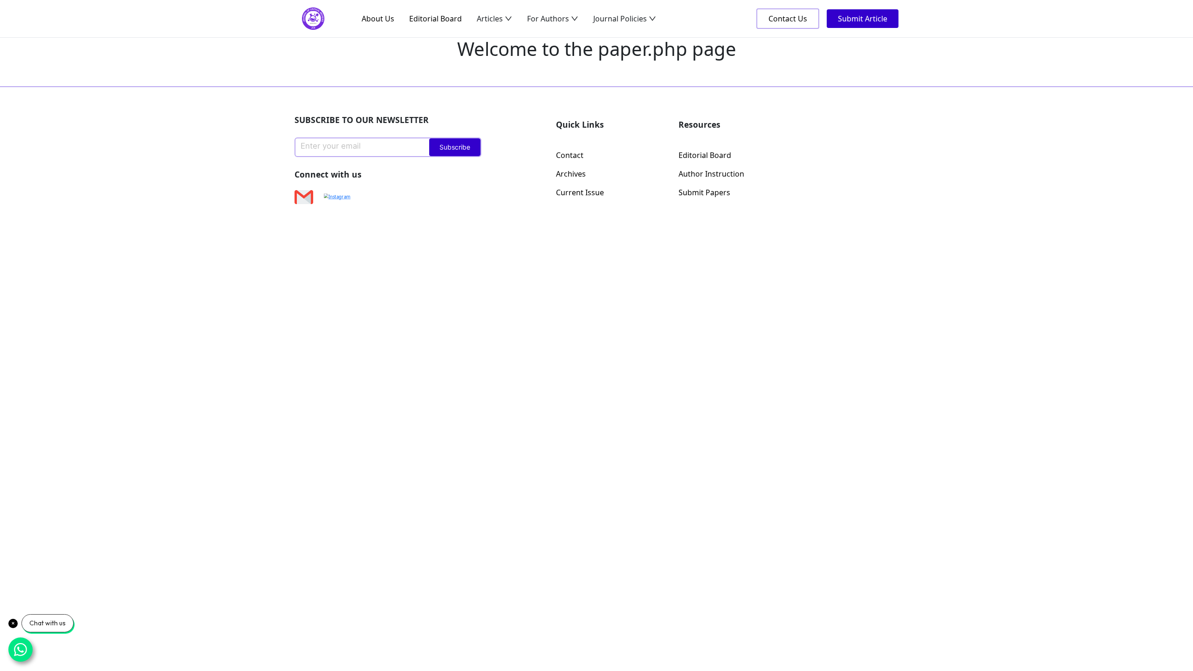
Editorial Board (435, 19)
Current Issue (580, 192)
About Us (378, 19)
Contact (569, 155)
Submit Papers (704, 192)
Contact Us (787, 19)
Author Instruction (711, 174)
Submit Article (862, 19)
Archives (571, 174)
